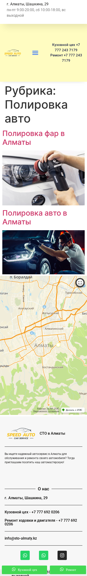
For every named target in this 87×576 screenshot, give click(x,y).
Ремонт (70, 570)
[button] (35, 53)
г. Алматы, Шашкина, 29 (26, 498)
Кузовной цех (26, 570)
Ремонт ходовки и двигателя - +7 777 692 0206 (41, 522)
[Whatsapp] (25, 555)
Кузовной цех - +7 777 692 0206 (32, 512)
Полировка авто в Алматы (34, 217)
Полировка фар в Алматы (33, 138)
